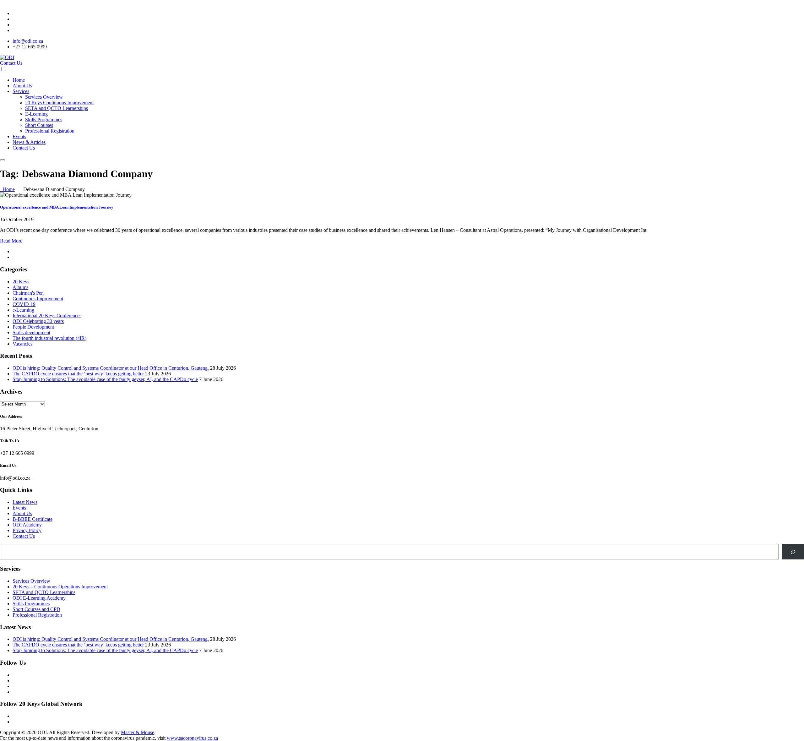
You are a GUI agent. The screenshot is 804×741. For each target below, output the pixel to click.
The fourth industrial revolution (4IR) (49, 338)
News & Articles (29, 142)
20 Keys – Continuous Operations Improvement (60, 586)
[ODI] (7, 57)
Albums (20, 287)
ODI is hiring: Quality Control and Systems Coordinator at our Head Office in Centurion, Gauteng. (111, 368)
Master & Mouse (137, 732)
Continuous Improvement (38, 298)
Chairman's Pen (28, 293)
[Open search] (2, 160)
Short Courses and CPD (36, 609)
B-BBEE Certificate (32, 519)
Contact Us (11, 63)
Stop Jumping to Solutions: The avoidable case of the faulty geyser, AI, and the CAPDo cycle (105, 379)
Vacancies (22, 343)
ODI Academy (27, 524)
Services (21, 91)
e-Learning (23, 310)
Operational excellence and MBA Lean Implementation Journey (56, 207)
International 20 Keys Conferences (47, 315)
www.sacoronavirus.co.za (192, 738)
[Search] (793, 551)
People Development (33, 327)
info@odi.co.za (28, 41)
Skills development (31, 332)
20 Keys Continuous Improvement (59, 102)
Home (19, 80)
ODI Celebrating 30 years (38, 321)
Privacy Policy (27, 530)
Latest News (25, 502)
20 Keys (21, 281)
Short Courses (39, 125)
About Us (22, 85)
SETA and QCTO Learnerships (56, 108)
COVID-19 (24, 304)
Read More (11, 240)
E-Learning (36, 114)
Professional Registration (49, 130)
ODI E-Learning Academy (39, 598)
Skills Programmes (43, 119)
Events (19, 136)
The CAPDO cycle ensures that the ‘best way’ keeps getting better (78, 373)
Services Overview (44, 97)
